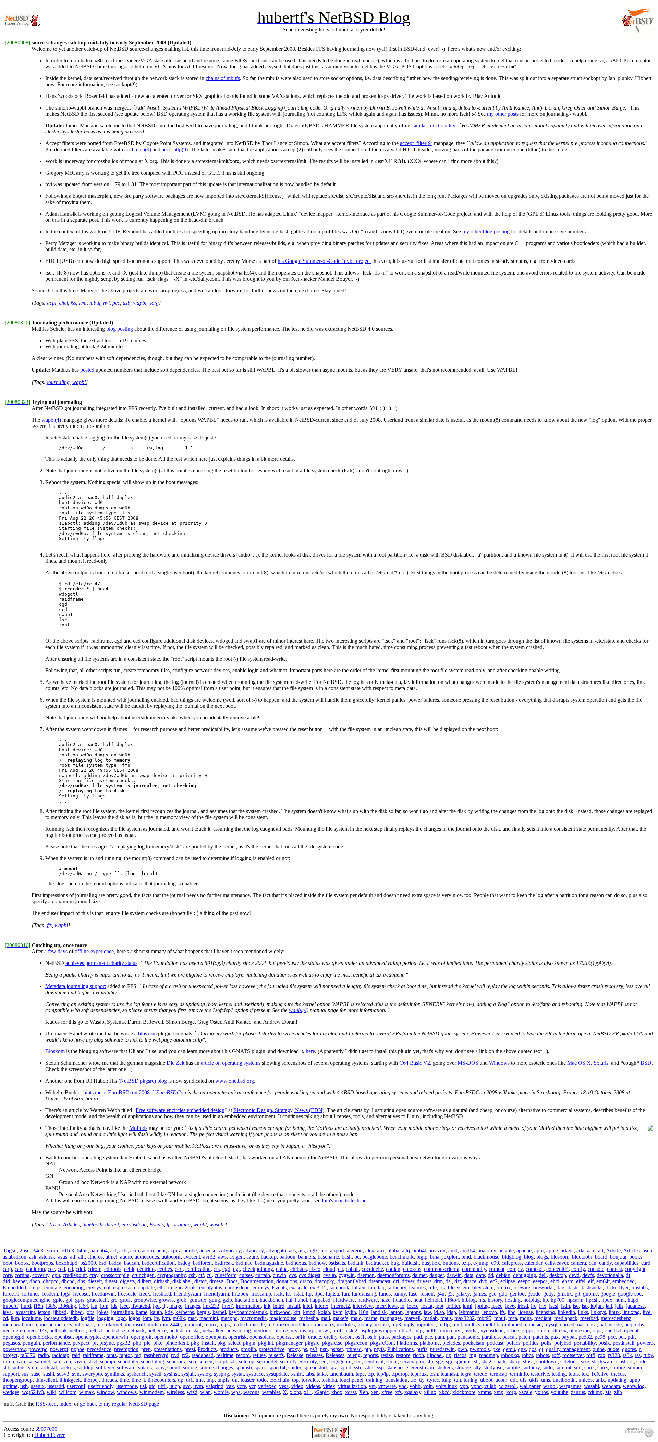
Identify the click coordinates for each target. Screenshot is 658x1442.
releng (354, 1355)
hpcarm (575, 1300)
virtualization (352, 1386)
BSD (646, 1063)
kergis (203, 1312)
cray (93, 1275)
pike (157, 1343)
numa (446, 1330)
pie (147, 1343)
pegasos (11, 1343)
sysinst (171, 1374)
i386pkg (67, 1306)
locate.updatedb (61, 1318)
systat (238, 1374)
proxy (293, 1349)
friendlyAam (187, 1294)
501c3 (53, 1224)
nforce (281, 1330)
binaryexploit (444, 1257)
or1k (300, 1337)
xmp (498, 1392)
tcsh (433, 1374)
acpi (51, 303)
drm (438, 1281)
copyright (635, 1269)
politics (530, 1343)
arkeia (567, 1250)
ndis (639, 1324)
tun (457, 1380)
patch (524, 1337)
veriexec (267, 1386)
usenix (38, 1386)
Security (308, 1361)
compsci (535, 1269)
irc (533, 1306)
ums (545, 1380)
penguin (31, 1343)
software (126, 1367)
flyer (624, 1287)
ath (81, 1257)
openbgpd (13, 1337)
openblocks (39, 1337)
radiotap (60, 1355)
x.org (295, 1392)
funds (385, 1294)
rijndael (435, 1355)
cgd (226, 1269)
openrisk (237, 1337)
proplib (248, 1349)
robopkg (510, 1355)
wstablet (271, 1392)
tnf (235, 1380)
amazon (437, 1250)
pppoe (77, 1349)
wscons (251, 1392)
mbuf (94, 303)
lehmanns (469, 1312)
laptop (396, 1312)
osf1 (360, 1337)
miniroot (192, 1324)
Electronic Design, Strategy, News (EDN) (278, 1110)
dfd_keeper (15, 1281)
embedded (623, 1281)
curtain (262, 1275)
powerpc (37, 1349)
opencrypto (87, 1337)
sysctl (155, 1374)
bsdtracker (377, 1263)
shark (500, 1361)
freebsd (81, 1294)
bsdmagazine (269, 1263)
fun (345, 1294)
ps (304, 1349)
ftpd (318, 1294)
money (364, 1324)
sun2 (589, 1367)
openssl (285, 1337)
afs (301, 1250)
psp (324, 1349)
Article (613, 1250)
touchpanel (351, 1380)
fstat (298, 1294)
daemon (366, 1275)
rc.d (175, 1355)
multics (472, 1324)
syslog (204, 1374)
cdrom (94, 1269)
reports (370, 1355)
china (282, 1269)
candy (605, 1263)
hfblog (469, 1300)
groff (125, 1300)
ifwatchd (140, 1306)
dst (457, 1281)
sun (578, 1367)
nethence (157, 1330)
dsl (449, 1281)
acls (123, 1250)
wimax (86, 1392)
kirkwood (280, 1312)
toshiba (329, 1380)
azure (252, 1257)
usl (143, 1386)
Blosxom (55, 1051)
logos (134, 1318)
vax (230, 1386)
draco (306, 1281)
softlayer (105, 1367)
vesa (284, 1386)
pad (418, 1337)
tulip (446, 1380)
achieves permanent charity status (101, 963)
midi (152, 1324)
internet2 (340, 1306)
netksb (176, 1330)
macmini (208, 1318)
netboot (78, 1330)
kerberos (184, 1312)
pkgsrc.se (332, 1343)
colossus (412, 1269)
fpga (65, 1294)
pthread (353, 1349)
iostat (426, 1306)
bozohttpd (66, 1263)
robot (527, 1355)
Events (156, 1224)
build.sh (410, 1263)
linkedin (566, 1312)
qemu (509, 1349)
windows (127, 1392)
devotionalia (610, 1275)
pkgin (249, 1343)
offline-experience (94, 951)
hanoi (301, 1300)
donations (286, 1281)
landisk (379, 1312)
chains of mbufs (223, 78)
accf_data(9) (137, 149)
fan (371, 1287)
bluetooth (92, 1224)
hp (545, 1300)
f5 (324, 1287)
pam (439, 1337)
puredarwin (442, 1349)
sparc (260, 1367)
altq (406, 1250)
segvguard (340, 1361)
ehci (63, 303)
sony (159, 1367)
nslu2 (351, 1330)
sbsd (92, 1361)
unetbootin (564, 1380)
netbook (58, 1330)
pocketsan (473, 1343)
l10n (363, 1312)
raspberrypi (156, 1355)
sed (323, 1361)
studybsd (493, 1367)
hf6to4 (452, 1300)
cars (19, 1269)
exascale (298, 1287)
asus (62, 1257)
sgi (449, 1361)
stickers (445, 1367)
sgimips (463, 1361)
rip (448, 1355)
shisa (528, 1361)
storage (463, 1367)
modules (346, 1324)
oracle (314, 1337)
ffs (49, 925)
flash (572, 1287)
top (295, 1380)
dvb (483, 1281)
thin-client (46, 1380)
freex (144, 1294)
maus (446, 1318)
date (480, 1275)
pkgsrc (312, 1343)
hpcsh (592, 1300)
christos (298, 1269)
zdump (595, 1392)
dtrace (469, 1281)
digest (111, 1281)
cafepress (512, 1263)
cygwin (347, 1275)
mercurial (13, 1324)
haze (385, 1300)
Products (207, 1349)
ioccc (412, 1306)
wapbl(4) (51, 420)
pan (451, 1337)
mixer (283, 1324)
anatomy (487, 1250)
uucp (174, 1386)
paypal (568, 1337)
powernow (14, 1349)
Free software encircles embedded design (180, 1110)
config (578, 1269)
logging (182, 1224)
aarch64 (99, 1250)
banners (306, 1257)
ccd (61, 1269)
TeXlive (599, 1374)
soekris (67, 1367)
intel (307, 1306)
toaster (247, 1380)
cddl (80, 1269)
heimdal (433, 1300)
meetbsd (589, 1318)
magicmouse (282, 1318)
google (607, 1294)
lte (156, 1318)
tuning (470, 1380)
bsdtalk (355, 1263)
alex (369, 1250)
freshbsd (162, 1294)
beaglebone (374, 1257)
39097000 (46, 1429)
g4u (440, 1294)
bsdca (115, 1263)
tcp (370, 1374)
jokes (102, 1312)
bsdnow (317, 1263)
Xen (363, 1392)
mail (325, 1318)
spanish (244, 1367)
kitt (296, 1312)
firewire (521, 1287)
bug (395, 1263)
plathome (430, 1343)
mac (192, 1318)
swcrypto (92, 1374)
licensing (545, 1312)
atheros (95, 1257)
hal (289, 1300)
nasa (592, 1324)
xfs (398, 1392)
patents (540, 1337)
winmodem (151, 1392)
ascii (647, 1250)
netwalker (213, 1330)
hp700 (557, 1300)
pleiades (451, 1343)
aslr (32, 1257)
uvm (198, 1386)
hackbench (271, 1300)
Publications (400, 1349)
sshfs (369, 1367)
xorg (154, 303)
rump (8, 1361)
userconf (76, 1386)
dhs (81, 1281)
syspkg (221, 1374)
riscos (460, 1355)
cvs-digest (309, 1275)
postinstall (623, 1343)
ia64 (83, 1306)
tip (180, 1380)
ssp (380, 1367)
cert (179, 1269)
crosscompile (115, 1275)
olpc (597, 1330)
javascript (24, 1312)
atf (72, 1257)
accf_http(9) (175, 149)
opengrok (141, 1337)
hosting (513, 1300)
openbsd (63, 1337)
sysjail (188, 1374)
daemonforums (393, 1275)
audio (126, 1257)
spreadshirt (315, 1367)
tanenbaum (341, 1374)
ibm (104, 1306)
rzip (21, 1361)
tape (360, 1374)
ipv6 (510, 1306)
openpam (216, 1337)
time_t (138, 1380)
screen (205, 1361)
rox (601, 1355)
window (105, 1392)
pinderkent (176, 1343)
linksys (598, 1312)
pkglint (265, 1343)
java (7, 1312)
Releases (335, 1355)
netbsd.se (115, 1330)
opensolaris (261, 1337)
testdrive (540, 1374)
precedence (99, 1349)
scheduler (128, 1361)
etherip (164, 1287)
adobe (190, 1250)
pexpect (81, 1343)
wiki (51, 1392)
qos (532, 1349)
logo (121, 1318)
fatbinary (396, 1287)
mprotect (426, 1324)
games (479, 1294)
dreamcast (379, 1281)
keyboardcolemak (248, 1312)
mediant (542, 1318)
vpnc (476, 1386)
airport (337, 1250)
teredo (480, 1374)
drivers (424, 1281)
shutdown (547, 1361)
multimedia (514, 1324)
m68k (179, 1318)
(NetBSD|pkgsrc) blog (142, 1081)
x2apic (321, 1392)
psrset (336, 1349)
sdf (233, 1361)
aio (324, 1250)
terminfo (519, 1374)
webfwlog (634, 1386)
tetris (574, 1374)
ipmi (467, 1306)
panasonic (468, 1337)
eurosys (261, 1287)
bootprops (42, 1263)
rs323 (614, 1355)
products (228, 1349)
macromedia (253, 1318)
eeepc (524, 1281)
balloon (287, 1257)
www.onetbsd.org (234, 1081)
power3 (645, 1343)
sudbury (531, 1367)
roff (556, 1355)
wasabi (217, 1224)
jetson (44, 1312)
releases (314, 1355)
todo (262, 1380)
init (267, 1306)
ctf (201, 1275)
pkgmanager (289, 1343)
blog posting (119, 329)
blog (529, 1257)
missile (257, 1324)
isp (585, 1306)
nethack (136, 1330)
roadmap (488, 1355)
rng (472, 1355)
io (402, 1306)
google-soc (630, 1294)
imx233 (211, 1306)
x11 (308, 1392)
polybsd (562, 1343)
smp (32, 1367)
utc (152, 1386)
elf (591, 1281)
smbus (18, 1367)
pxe (496, 1349)
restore (403, 1355)
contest (614, 1269)
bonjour (618, 1257)
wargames (570, 1386)
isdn (565, 1306)
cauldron (35, 1269)
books (635, 1257)
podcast (495, 1343)
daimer (419, 1275)
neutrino (262, 1330)
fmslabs (639, 1287)
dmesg (216, 1281)
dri (396, 1281)
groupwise (144, 1300)
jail (609, 1306)
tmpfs (223, 1380)
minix (210, 1324)
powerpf (59, 1349)
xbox (336, 1392)
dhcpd (68, 1281)
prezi (189, 1349)
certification (198, 1269)
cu (209, 1275)
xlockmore (463, 1392)
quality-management (568, 1349)
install (293, 1306)
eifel (580, 1281)
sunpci (635, 1367)
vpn (464, 1386)
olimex (559, 1330)
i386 (51, 1306)
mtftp (444, 1324)
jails (619, 1306)
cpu (56, 1275)
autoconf (171, 1257)
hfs (481, 1300)
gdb (503, 1294)
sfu (430, 1361)
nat (602, 1324)
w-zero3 (508, 1386)
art (601, 1250)
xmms (484, 1392)
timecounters (161, 1380)
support (11, 1374)
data (468, 1275)
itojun (596, 1306)
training (374, 1380)
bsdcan (131, 1263)
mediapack (565, 1318)
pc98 (600, 1337)
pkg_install (203, 1343)
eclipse (507, 1281)
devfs (588, 1275)
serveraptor (412, 1361)
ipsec (496, 1306)
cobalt (352, 1269)
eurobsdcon (134, 1224)
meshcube (50, 1324)
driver (408, 1281)
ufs (523, 1380)
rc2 (185, 1355)
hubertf (10, 1306)
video (297, 1386)
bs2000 (88, 1263)
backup (269, 1257)
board (601, 1257)
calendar (533, 1263)
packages (401, 1337)
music (535, 1324)
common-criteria (441, 1269)
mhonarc (84, 1324)
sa (30, 1361)
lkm (15, 1318)
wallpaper (530, 1386)
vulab (490, 1386)
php (137, 1343)
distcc (200, 1281)
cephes (164, 1269)
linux (614, 1312)
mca (512, 1318)
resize (387, 1355)
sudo (548, 1367)
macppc (229, 1318)
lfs (502, 1312)
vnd (403, 1386)
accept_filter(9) (416, 143)
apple (552, 1250)
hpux (606, 1300)
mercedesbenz (616, 1318)
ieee (124, 1306)
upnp (634, 1380)
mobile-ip (302, 1324)
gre (113, 1300)
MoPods (138, 1128)
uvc (187, 1386)
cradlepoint (75, 1275)
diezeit (112, 1224)
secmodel (267, 1361)
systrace (255, 1374)
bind (466, 1257)
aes (292, 1250)
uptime (10, 1386)
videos (313, 1386)
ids (114, 1306)
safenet (42, 1361)
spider (294, 1367)
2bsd (25, 1250)
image (175, 1306)
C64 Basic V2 (414, 1063)
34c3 (38, 1250)
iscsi (553, 1306)
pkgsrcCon (382, 1343)
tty (421, 1380)
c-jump (480, 1263)
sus (25, 1374)
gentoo (517, 1294)
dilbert (144, 1281)
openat (631, 1330)
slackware (602, 1361)
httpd (632, 1300)
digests (127, 1281)
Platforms (407, 1343)
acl (113, 1250)
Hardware (344, 1300)
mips (224, 1324)
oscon (346, 1337)
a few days (56, 951)
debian (503, 1275)
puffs (421, 1349)
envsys (93, 1287)
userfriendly (100, 1386)
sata (67, 1361)
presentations (168, 1349)
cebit (129, 1269)
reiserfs (276, 1355)
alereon (355, 1250)
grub (181, 1300)
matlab (430, 1318)
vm (372, 1386)
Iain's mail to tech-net (345, 1200)
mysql (550, 1324)
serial (392, 1361)
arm (591, 1250)
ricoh (418, 1355)
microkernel (109, 1324)
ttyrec (433, 1380)
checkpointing (258, 1269)
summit (563, 1367)
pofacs (513, 1343)
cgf (236, 1269)
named (567, 1324)
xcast (350, 1392)
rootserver (573, 1355)
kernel (219, 1312)
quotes (629, 1349)
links (583, 1312)
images (192, 1306)
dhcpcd (51, 1281)
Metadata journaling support (75, 986)
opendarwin (115, 1337)
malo (356, 1318)
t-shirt (296, 1374)
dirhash (162, 1281)
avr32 (209, 1257)
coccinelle (372, 1269)
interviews (386, 1306)
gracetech (97, 1300)
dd (490, 1275)
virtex (329, 1386)
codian (393, 1269)
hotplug (531, 1300)
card (645, 1263)
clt (340, 1269)
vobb (415, 1386)
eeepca (540, 1281)
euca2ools (185, 1287)
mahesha (308, 1318)
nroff (337, 1330)
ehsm (567, 1281)
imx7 (227, 1306)
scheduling (152, 1361)
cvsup (329, 1275)
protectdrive (271, 1349)
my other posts (503, 114)
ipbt (439, 1306)
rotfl (590, 1355)
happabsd (320, 1300)
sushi (48, 1374)
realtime (224, 1355)
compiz (515, 1269)
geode (533, 1294)
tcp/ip (383, 1374)
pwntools (480, 1349)
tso (413, 1380)
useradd (55, 1386)
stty (477, 1367)
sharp (514, 1361)
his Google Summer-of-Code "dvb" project (324, 261)
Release (295, 1355)
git (577, 1294)
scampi (107, 1361)
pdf (631, 1337)
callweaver (556, 1263)
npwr (324, 1330)
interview (363, 1306)
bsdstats (336, 1263)
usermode (126, 1386)
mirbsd (239, 1324)
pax (555, 1337)
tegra (466, 1374)
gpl (68, 1300)
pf (94, 1343)
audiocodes (147, 1257)
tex (585, 1374)
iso (576, 1306)
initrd (278, 1306)
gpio (58, 1300)
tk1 (189, 1380)
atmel (111, 1257)
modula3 (324, 1324)
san (56, 1361)
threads (109, 1380)
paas (384, 1337)
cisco (314, 1269)
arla (580, 1250)
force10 (11, 1294)
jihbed (76, 1312)
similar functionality (434, 125)
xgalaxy (412, 1392)
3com (52, 1250)
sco (192, 1361)
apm (539, 1250)
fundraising (364, 1294)
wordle (221, 1392)
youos (541, 1392)
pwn (462, 1349)
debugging (524, 1275)
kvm (337, 1312)
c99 (495, 1263)
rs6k (627, 1355)
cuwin (279, 1275)
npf (312, 1330)
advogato (276, 1250)
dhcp (34, 1281)
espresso (122, 1287)
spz (333, 1367)
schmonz (176, 1361)
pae (428, 1337)
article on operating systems (230, 1063)
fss (73, 303)
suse (35, 1374)
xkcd (444, 1392)
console (596, 1269)
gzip (227, 1300)
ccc (51, 1269)
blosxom (147, 1033)
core (7, 1275)
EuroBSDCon (171, 1092)
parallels (491, 1337)
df (628, 1275)
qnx (522, 1349)
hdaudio (402, 1300)
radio (43, 1355)
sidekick (569, 1361)
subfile (512, 1367)
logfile (87, 1318)
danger (436, 1275)
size (585, 1361)
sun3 (602, 1367)
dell (543, 1275)
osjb (371, 1337)
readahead (203, 1355)
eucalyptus (210, 1287)
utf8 (162, 1386)
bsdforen (202, 1263)
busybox (431, 1263)
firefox (503, 1287)
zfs (608, 1392)
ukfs (533, 1380)
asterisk (47, 1257)
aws (222, 1257)
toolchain (279, 1380)
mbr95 (484, 1318)
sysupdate (277, 1374)
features (417, 1287)
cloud (329, 1269)
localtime (31, 1318)
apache (524, 1250)
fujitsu (332, 1294)
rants (111, 1355)
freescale (127, 1294)
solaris (145, 1367)
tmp (210, 1380)
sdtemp (246, 1361)
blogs (542, 1257)
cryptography (171, 1275)
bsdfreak (224, 1263)
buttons (451, 1263)
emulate (52, 1287)
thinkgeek (70, 1380)
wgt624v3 (33, 1392)
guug (214, 1300)
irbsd (522, 1306)
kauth (156, 1312)
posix (604, 1343)
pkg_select (228, 1343)
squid (345, 1367)
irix (542, 1306)
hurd (26, 1306)
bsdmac (244, 1263)
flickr (610, 1287)
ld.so (439, 1312)
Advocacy (230, 1250)
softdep (85, 1367)
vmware (387, 1386)
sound (173, 1367)
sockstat (48, 1367)
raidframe (93, 1355)
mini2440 (170, 1324)
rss (638, 1355)
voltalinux (446, 1386)
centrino (146, 1269)
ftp (309, 1294)
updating (617, 1380)
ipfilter (453, 1306)
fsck (278, 1294)
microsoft (135, 1324)
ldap (451, 1312)
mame (370, 1318)
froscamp (261, 1294)
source (190, 1367)
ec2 (494, 1281)
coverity (40, 1275)
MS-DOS (468, 1063)
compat (496, 1269)
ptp (367, 1349)
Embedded (14, 1287)
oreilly (330, 1337)
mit (270, 1324)
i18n (38, 1306)
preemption (126, 1349)
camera (578, 1263)
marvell (412, 1318)
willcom (67, 1392)
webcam (611, 1386)
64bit (82, 1250)
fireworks (543, 1287)
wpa (236, 1392)
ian (94, 1306)
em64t (603, 1281)
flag (560, 1287)
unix (600, 1380)
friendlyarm (216, 1294)
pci (621, 1337)
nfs (294, 1330)
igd (156, 1306)
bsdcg (184, 1263)
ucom (501, 1380)
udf (513, 1380)
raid (76, 1355)
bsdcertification (158, 1263)
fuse (413, 1294)
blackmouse (486, 1257)
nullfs (431, 1330)
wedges (11, 1392)
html (620, 1300)
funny (399, 1294)
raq (137, 1355)
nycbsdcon (492, 1330)
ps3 (313, 1349)
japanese (635, 1306)
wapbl (139, 303)
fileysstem (483, 1287)
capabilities (626, 1263)
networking (238, 1330)
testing (559, 1374)
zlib (618, 1392)
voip (428, 1386)
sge (439, 1361)
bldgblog (511, 1257)
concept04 (557, 1269)
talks (322, 1374)
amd (453, 1250)
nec (6, 1330)
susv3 (63, 1374)
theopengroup (18, 1380)
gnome (590, 1294)
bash (347, 1257)
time (124, 1380)
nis (303, 1330)
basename (328, 1257)
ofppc (528, 1330)
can (592, 1263)
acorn (148, 1250)
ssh (357, 1367)
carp (7, 1269)
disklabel (182, 1281)
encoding (74, 1287)
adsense (207, 1250)
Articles (71, 1224)
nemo (19, 1330)
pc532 (585, 1337)
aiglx (312, 1250)
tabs (309, 1374)
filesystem (458, 1287)
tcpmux (419, 1374)
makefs (340, 1318)
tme (200, 1380)
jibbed (59, 1312)
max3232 (464, 1318)
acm (134, 1250)
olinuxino (579, 1330)
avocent (191, 1257)
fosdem (50, 1294)
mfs (68, 1324)
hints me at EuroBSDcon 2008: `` (119, 1092)
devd (574, 1275)
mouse (382, 1324)
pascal (509, 1337)
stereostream (420, 1367)
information (248, 1306)
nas (580, 1324)
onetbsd (613, 1330)
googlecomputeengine (26, 1300)
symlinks (114, 1374)
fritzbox (240, 1294)
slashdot (625, 1361)
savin (79, 1361)
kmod (309, 1312)
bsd (102, 1263)
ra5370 (27, 1355)
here (310, 1051)
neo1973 (37, 1330)
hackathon (246, 1300)
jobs (89, 1312)
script (221, 1361)
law (427, 1312)
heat (417, 1300)
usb (126, 303)
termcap (498, 1374)
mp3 (396, 1324)
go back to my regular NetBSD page (119, 1404)
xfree (386, 1392)
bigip (421, 1257)
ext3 (314, 1287)
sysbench (137, 1374)
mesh (31, 1324)
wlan (205, 1392)
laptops (413, 1312)
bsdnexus (296, 1263)
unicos (585, 1380)
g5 (450, 1294)
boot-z (22, 1263)
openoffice (191, 1337)
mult (457, 1324)
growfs (166, 1300)
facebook (339, 1287)
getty (548, 1294)
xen (375, 1392)
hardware (367, 1300)
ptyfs (379, 1349)
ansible (506, 1250)
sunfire (617, 1367)
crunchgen (143, 1275)
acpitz (174, 1250)
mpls (409, 1324)
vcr (252, 1386)
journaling (58, 382)
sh (476, 1361)
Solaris (601, 1063)
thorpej (91, 1380)
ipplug (482, 1306)
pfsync (106, 1343)
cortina (22, 1275)
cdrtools (112, 1269)
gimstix (564, 1294)
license (525, 1312)
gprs (79, 1300)
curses (246, 1275)
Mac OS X (579, 1063)
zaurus (578, 1392)
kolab (324, 1312)
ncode (615, 1324)
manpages (391, 1318)
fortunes (30, 1294)
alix (381, 1250)
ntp (419, 1330)
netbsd (95, 1330)
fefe (432, 1287)
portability (585, 1343)
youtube (559, 1392)
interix (321, 1306)
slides (642, 1361)
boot (7, 1263)
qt (541, 1349)
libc (511, 1312)
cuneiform (225, 1275)
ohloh (543, 1330)
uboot (486, 1380)
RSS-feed (46, 1404)
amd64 (467, 1250)
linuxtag (631, 1312)
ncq (628, 1324)
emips (35, 1287)
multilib (491, 1324)
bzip (466, 1263)
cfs (217, 1269)
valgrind (214, 1386)
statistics (395, 1367)
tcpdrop (399, 1374)
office (513, 1330)
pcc (116, 303)
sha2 (486, 1361)
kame (141, 1312)
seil (358, 1361)
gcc (492, 1294)
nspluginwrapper (378, 1330)
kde (169, 1312)
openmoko (165, 1337)
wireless (175, 1392)
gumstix (197, 1300)
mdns (526, 1318)
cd (70, 1269)
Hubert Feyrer (49, 1435)
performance (56, 1343)
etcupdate (144, 1287)
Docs (231, 1281)
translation (396, 1380)
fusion (427, 1294)
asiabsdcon (14, 1257)
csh (192, 1275)
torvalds (310, 1380)
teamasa (449, 1374)
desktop (557, 1275)
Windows (499, 1063)
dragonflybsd (352, 1281)
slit (6, 1367)
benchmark (402, 1257)
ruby (648, 1355)
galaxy (462, 1294)
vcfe (241, 1386)
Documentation (256, 1281)
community (474, 1269)
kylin (350, 1312)
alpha (393, 1250)
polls (546, 1343)
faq (381, 1287)
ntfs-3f (406, 1330)
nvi (106, 303)
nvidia (471, 1330)
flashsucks (591, 1287)
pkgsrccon (356, 1343)
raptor (125, 1355)
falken (358, 1287)
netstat (193, 1330)
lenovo (489, 1312)
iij (164, 1306)
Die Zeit (175, 1063)
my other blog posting (486, 231)
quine (599, 1349)
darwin (454, 1275)
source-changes (216, 1367)
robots (542, 1355)
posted (87, 370)
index (65, 1404)
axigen (236, 1257)
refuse (259, 1355)
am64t (419, 1250)
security (288, 1361)
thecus (618, 1374)
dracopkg (325, 1281)
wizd (192, 1392)
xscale (525, 1392)
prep (146, 1349)
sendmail (373, 1361)
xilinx (430, 1392)
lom (147, 1318)
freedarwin (103, 1294)
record (243, 1355)
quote (613, 1349)
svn (76, 1374)
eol (107, 1287)
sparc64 (277, 1367)
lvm (83, 303)
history (495, 1300)
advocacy (253, 1250)
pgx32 (123, 1343)
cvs (292, 1275)
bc (357, 1257)
